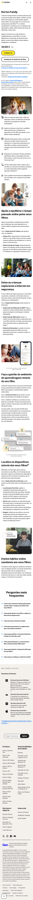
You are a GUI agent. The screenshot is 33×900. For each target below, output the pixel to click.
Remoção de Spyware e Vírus (7, 823)
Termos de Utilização (16, 890)
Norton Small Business (6, 797)
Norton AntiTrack (8, 774)
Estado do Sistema (17, 893)
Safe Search (21, 784)
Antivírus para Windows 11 (22, 766)
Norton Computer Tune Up (8, 818)
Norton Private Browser (7, 802)
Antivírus (20, 752)
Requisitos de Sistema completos (18, 76)
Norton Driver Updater (7, 792)
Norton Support (7, 827)
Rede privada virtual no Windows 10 (24, 788)
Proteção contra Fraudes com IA (23, 756)
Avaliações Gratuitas (24, 815)
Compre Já (8, 53)
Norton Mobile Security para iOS (8, 787)
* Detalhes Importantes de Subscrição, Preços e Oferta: (16, 722)
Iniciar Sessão (22, 818)
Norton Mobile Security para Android (7, 782)
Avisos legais (12, 887)
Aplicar (24, 736)
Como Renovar (7, 830)
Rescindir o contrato (8, 895)
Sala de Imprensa (17, 885)
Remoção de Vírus (23, 770)
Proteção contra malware (23, 774)
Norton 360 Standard (6, 756)
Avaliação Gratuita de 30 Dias (15, 59)
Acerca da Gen (7, 885)
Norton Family (7, 777)
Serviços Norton (7, 814)
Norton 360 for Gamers (7, 767)
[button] (16, 605)
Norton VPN (6, 771)
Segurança (5, 890)
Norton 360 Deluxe (16, 80)
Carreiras (5, 887)
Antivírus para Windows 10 (22, 761)
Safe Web (21, 781)
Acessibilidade (6, 893)
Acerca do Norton (23, 812)
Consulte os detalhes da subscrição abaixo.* (14, 68)
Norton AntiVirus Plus (7, 751)
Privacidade (21, 887)
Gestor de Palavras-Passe (24, 793)
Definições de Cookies (22, 895)
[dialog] (4, 896)
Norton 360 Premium (7, 82)
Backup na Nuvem (23, 778)
